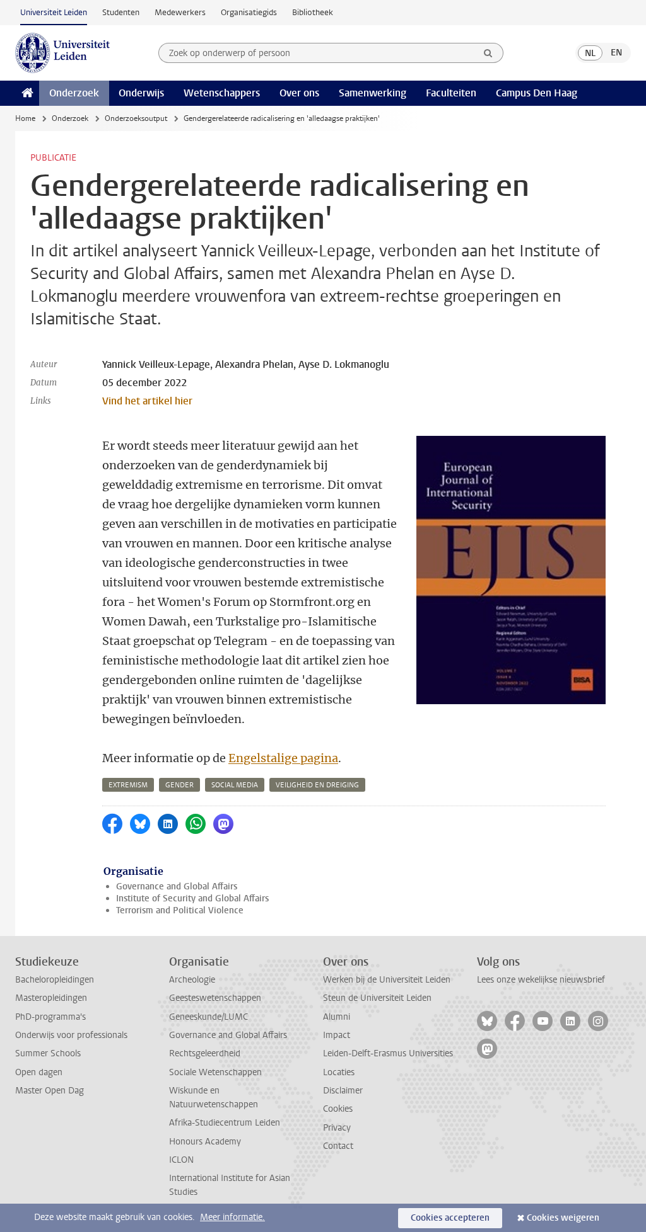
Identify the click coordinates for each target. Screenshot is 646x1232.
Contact (338, 1146)
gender (179, 785)
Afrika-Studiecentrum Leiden (224, 1123)
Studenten (120, 12)
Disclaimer (343, 1091)
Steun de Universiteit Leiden (377, 998)
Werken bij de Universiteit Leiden (386, 980)
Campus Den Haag (536, 93)
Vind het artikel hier (147, 401)
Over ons (299, 93)
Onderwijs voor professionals (71, 1035)
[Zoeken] (488, 53)
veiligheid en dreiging (317, 785)
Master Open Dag (49, 1091)
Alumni (336, 1017)
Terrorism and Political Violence (180, 910)
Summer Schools (48, 1053)
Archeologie (192, 980)
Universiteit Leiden (53, 12)
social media (234, 785)
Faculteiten (451, 93)
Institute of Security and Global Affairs (192, 898)
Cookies (338, 1109)
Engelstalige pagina (283, 758)
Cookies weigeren (563, 1218)
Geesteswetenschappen (215, 998)
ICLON (181, 1160)
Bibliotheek (312, 12)
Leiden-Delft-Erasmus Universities (388, 1053)
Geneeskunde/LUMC (208, 1017)
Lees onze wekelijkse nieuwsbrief (541, 980)
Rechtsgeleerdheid (204, 1053)
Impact (336, 1035)
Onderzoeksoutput (136, 118)
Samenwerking (372, 93)
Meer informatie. (232, 1217)
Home (25, 118)
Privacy (337, 1128)
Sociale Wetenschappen (215, 1072)
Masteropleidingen (51, 998)
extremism (128, 785)
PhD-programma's (50, 1017)
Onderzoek (74, 93)
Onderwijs (141, 93)
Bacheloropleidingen (54, 980)
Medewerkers (180, 12)
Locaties (339, 1072)
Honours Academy (205, 1142)
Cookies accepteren (450, 1218)
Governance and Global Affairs (176, 887)
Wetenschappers (222, 93)
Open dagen (38, 1072)
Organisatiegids (249, 12)
